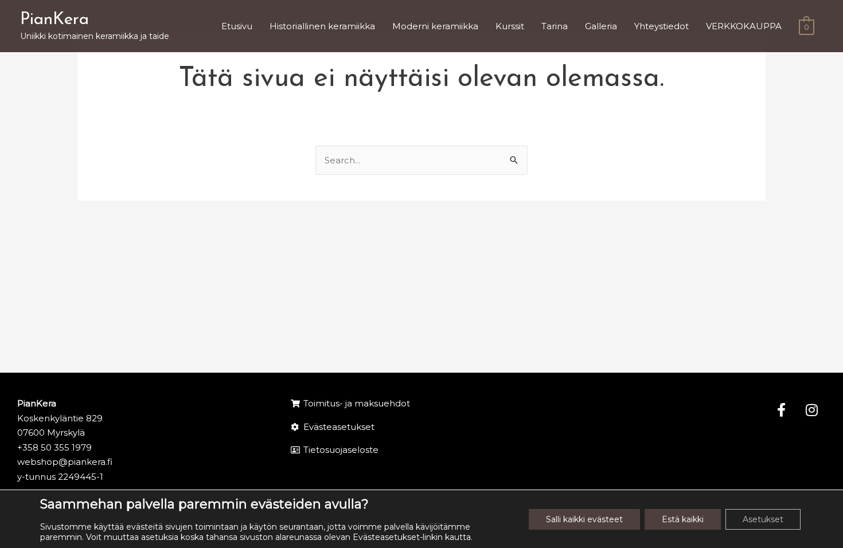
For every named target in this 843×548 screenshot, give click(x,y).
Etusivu (236, 26)
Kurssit (509, 26)
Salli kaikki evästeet (584, 519)
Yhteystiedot (661, 26)
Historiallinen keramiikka (322, 26)
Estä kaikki (683, 519)
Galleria (601, 26)
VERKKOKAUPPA (744, 26)
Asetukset (763, 519)
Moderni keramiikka (435, 26)
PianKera (54, 20)
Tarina (554, 26)
